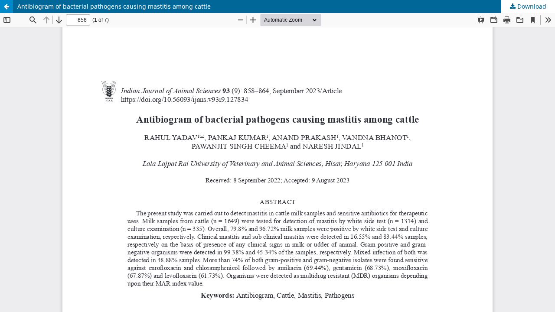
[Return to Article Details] (6, 6)
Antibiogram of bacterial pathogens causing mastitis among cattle (114, 6)
